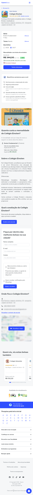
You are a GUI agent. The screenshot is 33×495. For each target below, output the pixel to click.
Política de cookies (12, 467)
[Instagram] (13, 477)
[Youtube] (23, 477)
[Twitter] (20, 477)
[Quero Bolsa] (8, 2)
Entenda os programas (8, 449)
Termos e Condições (9, 462)
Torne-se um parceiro (16, 471)
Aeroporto (6, 8)
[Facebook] (9, 477)
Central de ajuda (18, 406)
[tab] (15, 124)
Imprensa (23, 467)
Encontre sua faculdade (9, 439)
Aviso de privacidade (24, 462)
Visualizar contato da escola (10, 312)
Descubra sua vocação (8, 430)
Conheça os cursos (7, 434)
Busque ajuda (5, 454)
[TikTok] (16, 477)
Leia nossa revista (7, 444)
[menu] (30, 3)
